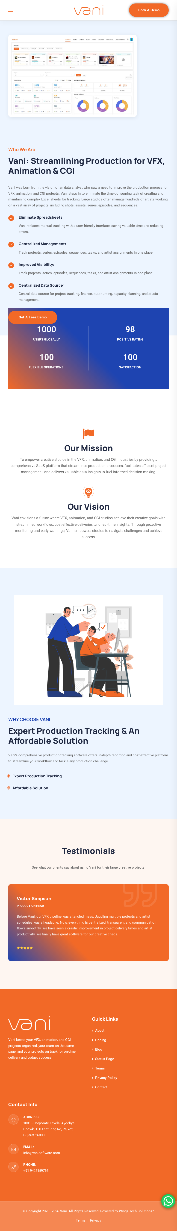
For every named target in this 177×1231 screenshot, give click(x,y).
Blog (98, 1049)
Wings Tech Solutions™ (136, 1211)
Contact (101, 1087)
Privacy (95, 1220)
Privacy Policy (106, 1078)
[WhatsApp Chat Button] (168, 1201)
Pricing (100, 1040)
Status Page (104, 1059)
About (99, 1030)
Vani (63, 1211)
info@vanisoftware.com (41, 1153)
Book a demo (148, 10)
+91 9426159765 (35, 1171)
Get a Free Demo (33, 317)
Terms (100, 1068)
